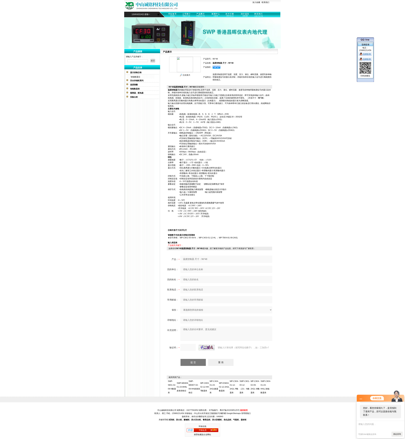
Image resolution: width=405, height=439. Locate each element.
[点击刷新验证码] (207, 347)
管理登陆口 (246, 413)
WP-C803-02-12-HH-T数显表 (204, 387)
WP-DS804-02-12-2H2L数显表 (224, 387)
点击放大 (186, 75)
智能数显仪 (135, 77)
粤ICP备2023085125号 (230, 410)
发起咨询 (397, 434)
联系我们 (265, 2)
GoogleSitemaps (233, 413)
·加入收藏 (256, 2)
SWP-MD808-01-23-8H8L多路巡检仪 (183, 387)
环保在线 (202, 426)
